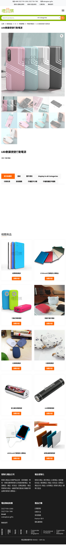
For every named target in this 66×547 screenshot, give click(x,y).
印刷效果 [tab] (7, 181)
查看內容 (16, 278)
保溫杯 (15, 532)
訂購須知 (42, 4)
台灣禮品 (50, 485)
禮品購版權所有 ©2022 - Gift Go (33, 540)
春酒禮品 (44, 483)
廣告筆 (21, 532)
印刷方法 (38, 512)
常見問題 (38, 515)
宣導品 (60, 483)
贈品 (43, 485)
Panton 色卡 (39, 519)
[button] (61, 35)
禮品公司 (38, 485)
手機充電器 (7, 158)
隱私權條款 (38, 522)
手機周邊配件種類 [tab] (49, 181)
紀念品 (55, 483)
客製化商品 (58, 485)
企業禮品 (54, 480)
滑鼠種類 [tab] (19, 181)
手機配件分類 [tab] (32, 181)
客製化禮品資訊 (31, 4)
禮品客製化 (9, 532)
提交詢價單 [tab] (8, 176)
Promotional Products (48, 532)
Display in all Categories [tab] (48, 176)
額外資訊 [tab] (29, 176)
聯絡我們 (50, 4)
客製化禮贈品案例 (19, 4)
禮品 (49, 483)
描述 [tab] (19, 176)
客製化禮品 (38, 480)
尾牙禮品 (47, 480)
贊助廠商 (2, 532)
